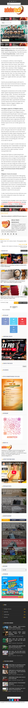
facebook (25, 302)
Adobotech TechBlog (7, 204)
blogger (16, 302)
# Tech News (19, 206)
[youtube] (12, 1)
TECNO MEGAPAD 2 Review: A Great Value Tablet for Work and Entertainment (13, 492)
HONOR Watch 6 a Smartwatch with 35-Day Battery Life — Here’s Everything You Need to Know (13, 281)
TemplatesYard (13, 704)
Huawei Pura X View (5, 286)
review (6, 617)
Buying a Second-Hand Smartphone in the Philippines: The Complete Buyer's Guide (14, 500)
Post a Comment (6, 309)
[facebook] (15, 1)
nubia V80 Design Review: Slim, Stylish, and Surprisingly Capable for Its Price (13, 550)
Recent (14, 520)
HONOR (3, 270)
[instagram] (10, 1)
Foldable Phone (5, 255)
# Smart (6, 206)
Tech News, (4, 37)
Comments (22, 520)
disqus (20, 302)
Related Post (4, 250)
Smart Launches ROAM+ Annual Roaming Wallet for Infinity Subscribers (17, 633)
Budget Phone (7, 609)
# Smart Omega (12, 206)
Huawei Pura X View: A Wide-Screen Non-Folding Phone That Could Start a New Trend (14, 297)
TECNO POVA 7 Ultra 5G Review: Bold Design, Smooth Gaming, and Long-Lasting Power (13, 525)
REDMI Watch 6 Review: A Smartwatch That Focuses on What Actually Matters (13, 508)
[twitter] (13, 1)
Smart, (18, 36)
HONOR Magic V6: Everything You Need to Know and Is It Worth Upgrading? (13, 266)
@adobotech (22, 204)
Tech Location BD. (12, 702)
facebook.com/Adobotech (14, 202)
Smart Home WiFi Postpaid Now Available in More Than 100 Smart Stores (17, 640)
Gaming (6, 611)
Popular (5, 520)
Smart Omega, (23, 36)
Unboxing (6, 614)
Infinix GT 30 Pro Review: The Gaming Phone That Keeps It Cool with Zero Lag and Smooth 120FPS (13, 542)
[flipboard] (17, 1)
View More (24, 250)
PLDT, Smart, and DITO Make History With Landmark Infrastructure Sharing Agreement (17, 653)
